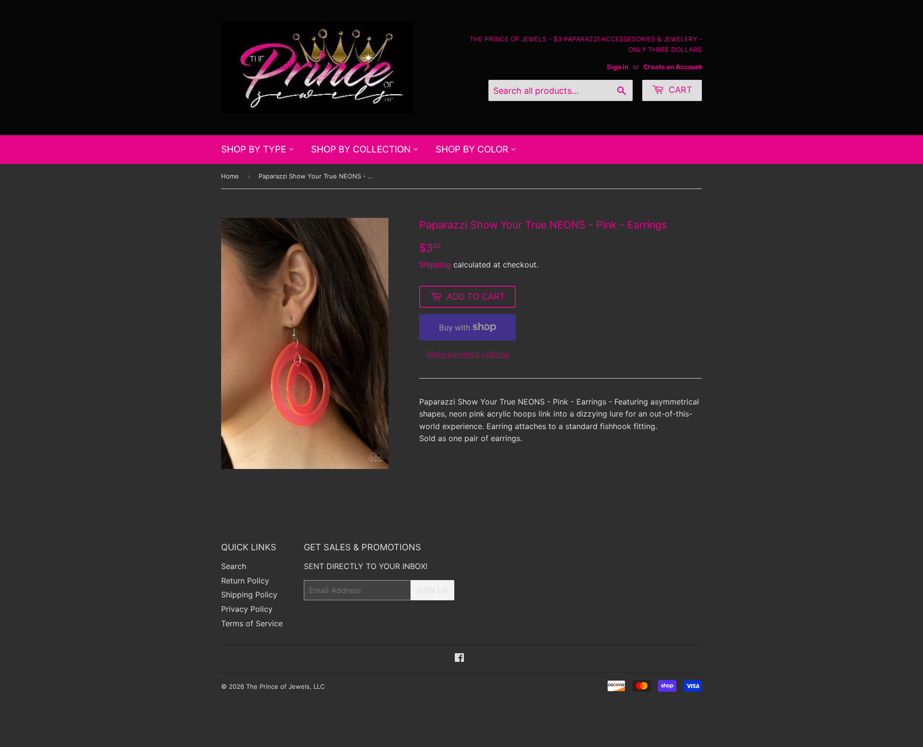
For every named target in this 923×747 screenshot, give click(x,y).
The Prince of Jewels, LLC (285, 686)
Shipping (435, 264)
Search (233, 566)
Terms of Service (252, 623)
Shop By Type (254, 149)
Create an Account (672, 67)
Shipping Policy (249, 594)
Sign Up (432, 590)
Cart (679, 90)
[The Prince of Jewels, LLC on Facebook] (459, 658)
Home (230, 176)
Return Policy (245, 580)
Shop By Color (473, 149)
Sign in (617, 67)
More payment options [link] (467, 354)
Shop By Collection (362, 149)
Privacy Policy (247, 609)
